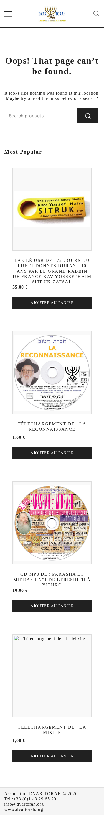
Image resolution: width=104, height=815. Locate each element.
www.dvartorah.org (23, 809)
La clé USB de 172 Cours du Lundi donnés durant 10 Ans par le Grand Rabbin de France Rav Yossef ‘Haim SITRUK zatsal (52, 271)
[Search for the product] (87, 115)
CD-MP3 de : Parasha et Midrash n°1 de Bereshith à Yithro (52, 579)
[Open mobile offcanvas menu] (8, 14)
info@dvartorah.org (24, 804)
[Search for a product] (96, 13)
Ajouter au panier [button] (52, 303)
